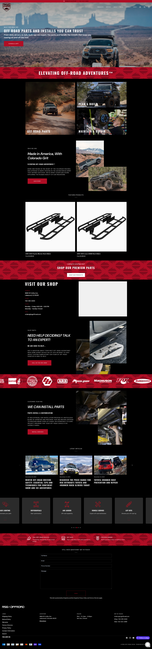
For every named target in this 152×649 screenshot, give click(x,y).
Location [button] (43, 614)
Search (4, 634)
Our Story (37, 181)
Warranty (5, 622)
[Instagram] (130, 638)
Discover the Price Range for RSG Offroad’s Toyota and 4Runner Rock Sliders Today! (75, 483)
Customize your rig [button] (35, 401)
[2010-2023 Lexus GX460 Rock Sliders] (102, 227)
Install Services (37, 432)
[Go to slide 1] (71, 527)
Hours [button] (79, 614)
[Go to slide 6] (80, 527)
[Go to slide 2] (73, 527)
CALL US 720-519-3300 (39, 363)
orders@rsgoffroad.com (33, 314)
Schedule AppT (14, 43)
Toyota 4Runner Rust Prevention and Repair (106, 481)
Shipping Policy (7, 616)
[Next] (132, 465)
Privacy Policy (83, 598)
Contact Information (8, 631)
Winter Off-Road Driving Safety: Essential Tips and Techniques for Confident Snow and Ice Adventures (39, 484)
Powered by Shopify (143, 644)
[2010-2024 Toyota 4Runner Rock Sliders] (50, 227)
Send (76, 593)
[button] (100, 7)
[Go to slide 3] (75, 527)
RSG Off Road (126, 644)
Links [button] (4, 614)
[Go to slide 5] (78, 527)
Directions (43, 621)
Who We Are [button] (32, 148)
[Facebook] (127, 638)
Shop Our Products (76, 275)
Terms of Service (94, 598)
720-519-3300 (30, 301)
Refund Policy (6, 619)
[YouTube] (133, 638)
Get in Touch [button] (118, 614)
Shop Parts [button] (32, 330)
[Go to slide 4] (76, 527)
